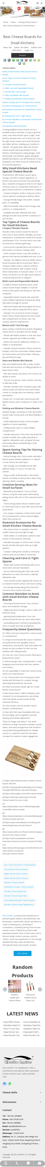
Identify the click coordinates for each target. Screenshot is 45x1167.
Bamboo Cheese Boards (14, 882)
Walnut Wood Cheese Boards (16, 878)
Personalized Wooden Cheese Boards (19, 900)
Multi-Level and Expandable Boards (19, 88)
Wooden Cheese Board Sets (15, 896)
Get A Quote (23, 953)
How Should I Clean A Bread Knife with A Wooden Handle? (13, 1035)
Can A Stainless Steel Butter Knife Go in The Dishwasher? (33, 1022)
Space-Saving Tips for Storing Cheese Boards (22, 102)
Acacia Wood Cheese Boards (16, 869)
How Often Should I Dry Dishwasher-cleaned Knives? (13, 1022)
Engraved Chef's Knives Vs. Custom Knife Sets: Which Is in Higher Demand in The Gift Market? (33, 1032)
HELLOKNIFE (7, 915)
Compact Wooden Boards (15, 84)
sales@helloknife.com (17, 1126)
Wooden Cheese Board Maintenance (19, 904)
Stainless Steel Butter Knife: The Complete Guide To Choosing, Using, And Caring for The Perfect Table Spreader (33, 1025)
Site (31, 50)
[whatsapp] (10, 1084)
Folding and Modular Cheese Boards (19, 99)
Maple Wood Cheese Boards (15, 874)
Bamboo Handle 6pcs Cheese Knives (15, 998)
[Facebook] (4, 1084)
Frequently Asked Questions (15, 126)
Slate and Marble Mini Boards (17, 95)
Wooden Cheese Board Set (15, 891)
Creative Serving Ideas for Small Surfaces (20, 106)
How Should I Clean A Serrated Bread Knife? (33, 1035)
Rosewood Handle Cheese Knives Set (30, 998)
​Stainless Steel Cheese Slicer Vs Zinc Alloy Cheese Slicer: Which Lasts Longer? (13, 1025)
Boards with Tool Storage (15, 92)
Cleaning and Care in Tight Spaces (17, 116)
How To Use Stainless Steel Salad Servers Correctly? (13, 1028)
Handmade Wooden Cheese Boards (18, 887)
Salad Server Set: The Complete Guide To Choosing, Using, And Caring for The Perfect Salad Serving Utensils (13, 1032)
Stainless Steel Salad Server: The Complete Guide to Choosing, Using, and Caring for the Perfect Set (33, 1028)
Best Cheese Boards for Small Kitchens (20, 865)
